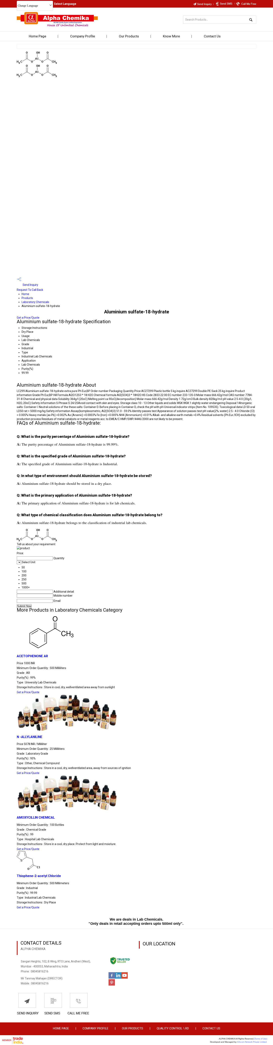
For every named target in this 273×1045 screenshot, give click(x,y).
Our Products (129, 36)
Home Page (37, 36)
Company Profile (82, 36)
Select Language (65, 3)
